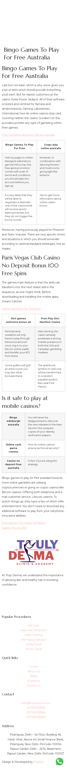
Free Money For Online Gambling (23, 523)
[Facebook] (33, 596)
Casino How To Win (14, 527)
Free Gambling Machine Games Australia (28, 135)
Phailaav (39, 762)
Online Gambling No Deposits (21, 309)
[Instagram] (33, 604)
